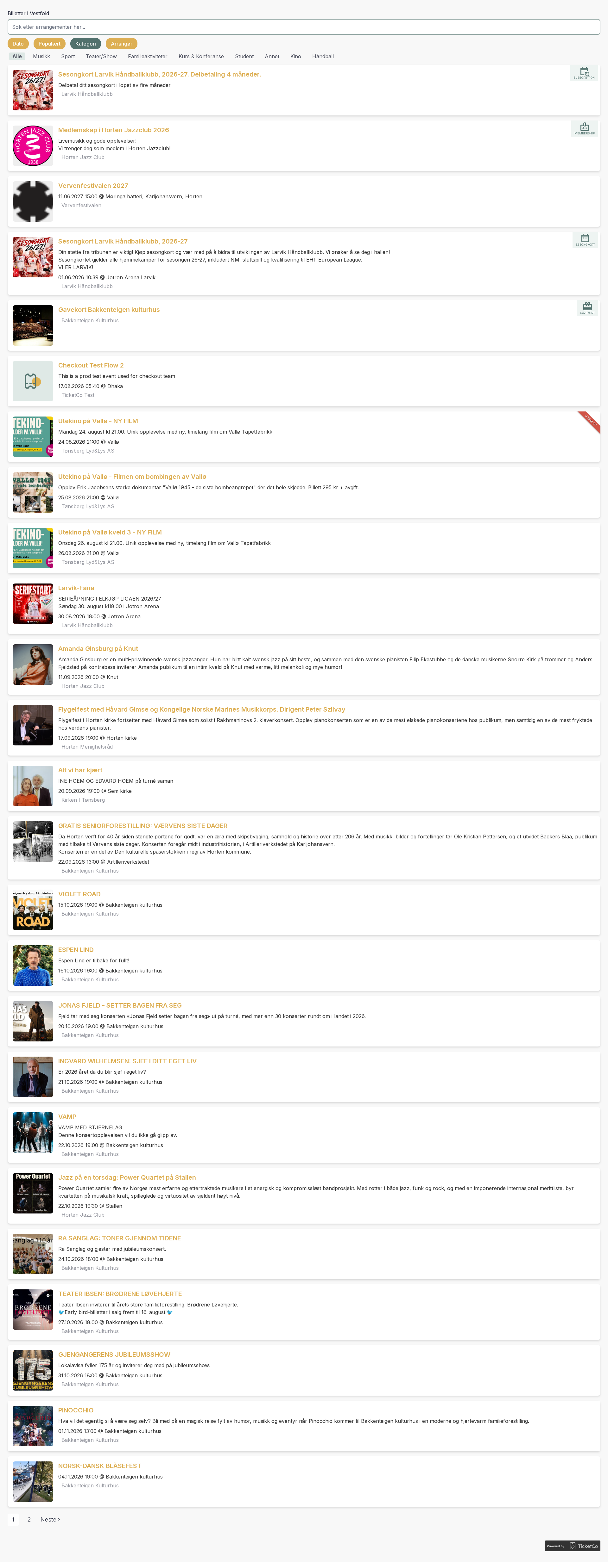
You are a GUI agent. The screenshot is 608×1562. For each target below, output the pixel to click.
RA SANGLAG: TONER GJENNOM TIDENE (119, 1238)
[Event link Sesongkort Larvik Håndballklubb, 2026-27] (30, 257)
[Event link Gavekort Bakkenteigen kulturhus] (30, 325)
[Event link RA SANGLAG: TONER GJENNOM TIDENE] (30, 1254)
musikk (41, 56)
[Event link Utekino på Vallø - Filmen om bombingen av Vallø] (30, 492)
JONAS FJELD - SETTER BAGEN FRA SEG (120, 1005)
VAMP (67, 1117)
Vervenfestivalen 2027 (93, 185)
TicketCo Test (77, 395)
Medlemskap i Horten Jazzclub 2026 (113, 130)
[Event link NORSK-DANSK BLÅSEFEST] (30, 1481)
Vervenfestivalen (81, 205)
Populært (49, 43)
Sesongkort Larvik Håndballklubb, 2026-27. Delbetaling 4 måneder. (159, 74)
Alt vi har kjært (80, 770)
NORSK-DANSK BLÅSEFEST (100, 1466)
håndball (323, 56)
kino (295, 56)
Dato (18, 43)
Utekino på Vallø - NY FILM (98, 421)
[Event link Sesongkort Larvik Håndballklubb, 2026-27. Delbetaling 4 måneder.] (30, 90)
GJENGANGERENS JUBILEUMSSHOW (114, 1354)
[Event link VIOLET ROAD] (30, 910)
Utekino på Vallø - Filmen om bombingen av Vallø (132, 476)
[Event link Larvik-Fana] (30, 603)
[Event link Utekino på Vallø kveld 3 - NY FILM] (30, 548)
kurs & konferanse (201, 56)
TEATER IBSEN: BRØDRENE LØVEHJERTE (120, 1294)
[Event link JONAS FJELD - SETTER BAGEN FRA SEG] (30, 1021)
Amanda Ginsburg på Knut (98, 648)
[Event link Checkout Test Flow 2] (30, 381)
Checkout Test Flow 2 (91, 365)
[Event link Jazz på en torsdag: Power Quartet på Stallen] (30, 1193)
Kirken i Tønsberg (83, 800)
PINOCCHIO (76, 1410)
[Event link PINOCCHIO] (30, 1426)
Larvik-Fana (76, 588)
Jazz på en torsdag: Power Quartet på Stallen (127, 1177)
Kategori (85, 43)
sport (68, 56)
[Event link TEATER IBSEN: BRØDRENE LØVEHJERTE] (30, 1309)
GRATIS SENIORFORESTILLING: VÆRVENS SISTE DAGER (143, 826)
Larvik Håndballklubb (87, 94)
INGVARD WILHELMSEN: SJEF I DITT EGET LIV (127, 1061)
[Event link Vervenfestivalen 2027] (30, 201)
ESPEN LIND (76, 950)
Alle (17, 56)
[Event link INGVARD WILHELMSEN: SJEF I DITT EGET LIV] (30, 1077)
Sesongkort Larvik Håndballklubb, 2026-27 (123, 241)
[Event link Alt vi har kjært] (30, 786)
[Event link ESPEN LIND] (30, 965)
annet (272, 56)
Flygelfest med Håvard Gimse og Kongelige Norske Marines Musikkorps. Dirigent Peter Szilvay (201, 709)
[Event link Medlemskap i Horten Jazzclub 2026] (30, 145)
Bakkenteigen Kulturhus (90, 320)
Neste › (50, 1519)
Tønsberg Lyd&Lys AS (87, 451)
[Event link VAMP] (30, 1132)
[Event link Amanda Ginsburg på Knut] (30, 664)
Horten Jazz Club (82, 157)
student (244, 56)
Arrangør (121, 43)
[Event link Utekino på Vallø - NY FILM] (30, 436)
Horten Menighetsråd (87, 747)
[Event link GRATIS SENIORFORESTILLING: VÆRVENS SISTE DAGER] (30, 841)
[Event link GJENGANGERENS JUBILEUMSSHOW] (30, 1370)
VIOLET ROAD (79, 894)
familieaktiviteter (148, 56)
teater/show (101, 56)
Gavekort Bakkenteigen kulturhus (109, 309)
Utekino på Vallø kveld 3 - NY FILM (110, 532)
